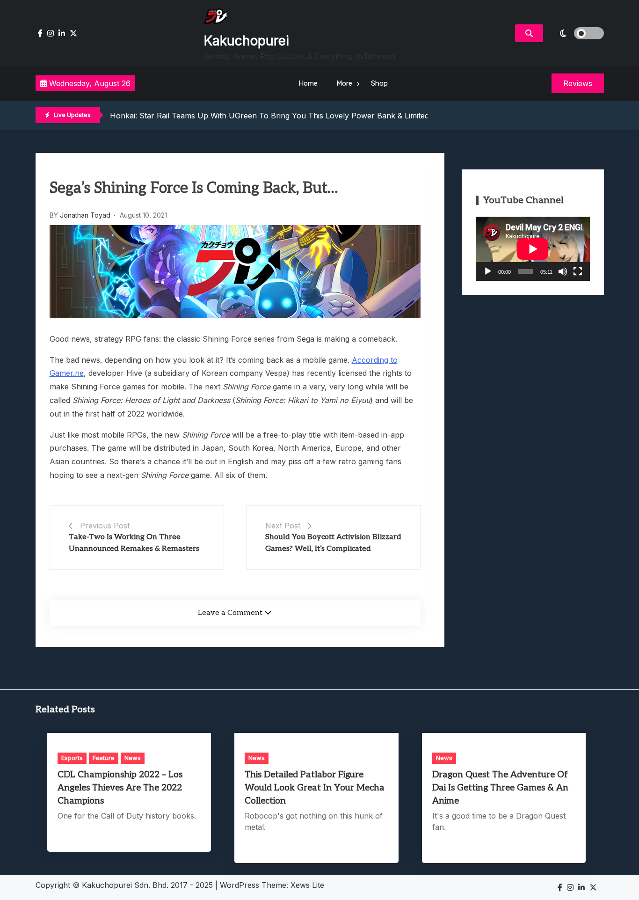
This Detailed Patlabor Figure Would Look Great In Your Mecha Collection (315, 787)
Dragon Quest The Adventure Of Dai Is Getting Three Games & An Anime (500, 787)
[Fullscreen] (577, 271)
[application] (533, 249)
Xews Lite (307, 885)
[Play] (488, 271)
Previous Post (105, 525)
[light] (576, 33)
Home (308, 83)
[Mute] (562, 271)
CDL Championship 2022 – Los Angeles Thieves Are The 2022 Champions (120, 787)
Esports (72, 757)
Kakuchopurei (246, 41)
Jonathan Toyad (85, 215)
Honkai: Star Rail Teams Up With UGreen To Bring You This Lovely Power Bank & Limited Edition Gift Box (297, 115)
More (344, 83)
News (132, 757)
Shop (379, 83)
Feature (104, 757)
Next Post (282, 525)
